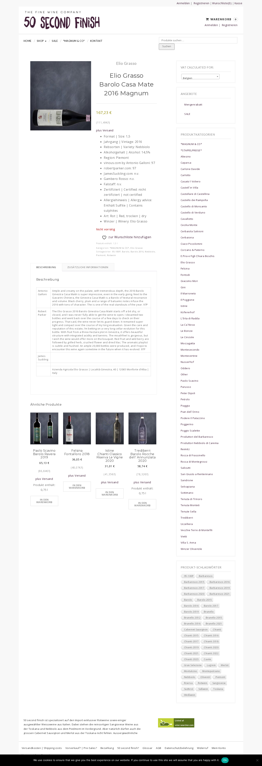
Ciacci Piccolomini (191, 243)
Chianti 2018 (211, 641)
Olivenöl (205, 677)
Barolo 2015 (204, 599)
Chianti (217, 629)
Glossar (147, 748)
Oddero (185, 368)
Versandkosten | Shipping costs (42, 748)
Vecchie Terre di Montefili (196, 530)
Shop (40, 40)
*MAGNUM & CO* (74, 40)
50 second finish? (128, 748)
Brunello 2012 (192, 617)
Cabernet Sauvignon (196, 629)
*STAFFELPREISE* (191, 150)
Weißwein (189, 695)
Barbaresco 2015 (194, 582)
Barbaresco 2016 (220, 582)
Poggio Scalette (190, 430)
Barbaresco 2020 (194, 594)
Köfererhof (188, 312)
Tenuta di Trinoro (191, 499)
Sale (55, 40)
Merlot (225, 665)
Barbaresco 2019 (220, 588)
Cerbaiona (187, 237)
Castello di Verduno (193, 212)
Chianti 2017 (191, 641)
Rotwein (111, 255)
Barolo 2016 (137, 251)
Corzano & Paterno (192, 250)
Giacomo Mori (189, 281)
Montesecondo (190, 349)
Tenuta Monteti (190, 505)
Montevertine (189, 355)
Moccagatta (188, 343)
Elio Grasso (136, 247)
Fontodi (185, 275)
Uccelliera (187, 524)
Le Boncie (187, 331)
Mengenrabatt (193, 104)
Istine (184, 306)
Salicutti (185, 467)
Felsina (185, 268)
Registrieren (201, 3)
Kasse (238, 3)
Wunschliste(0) (222, 3)
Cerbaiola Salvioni (192, 231)
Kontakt (96, 40)
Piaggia (185, 405)
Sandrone (187, 480)
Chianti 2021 (191, 653)
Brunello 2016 (192, 623)
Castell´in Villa (189, 187)
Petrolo (185, 399)
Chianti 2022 (211, 653)
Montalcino (190, 671)
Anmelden (183, 3)
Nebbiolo (150, 251)
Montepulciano (211, 671)
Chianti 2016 (211, 635)
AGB (158, 748)
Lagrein (211, 665)
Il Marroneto (188, 293)
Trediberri (187, 517)
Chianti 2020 (211, 647)
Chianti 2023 (191, 659)
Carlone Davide (190, 169)
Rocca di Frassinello (193, 455)
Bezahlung (107, 748)
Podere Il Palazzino (193, 418)
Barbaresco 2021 (220, 594)
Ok (225, 760)
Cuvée (207, 659)
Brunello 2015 (214, 617)
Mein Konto (219, 748)
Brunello (209, 611)
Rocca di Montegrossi (194, 461)
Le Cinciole (187, 337)
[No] (257, 760)
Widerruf (202, 748)
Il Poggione (187, 299)
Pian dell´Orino (190, 411)
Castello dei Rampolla (194, 200)
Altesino (186, 156)
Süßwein (203, 689)
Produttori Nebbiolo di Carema (200, 443)
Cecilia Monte (189, 225)
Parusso (186, 387)
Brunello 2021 (214, 623)
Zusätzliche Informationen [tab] (87, 267)
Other (184, 374)
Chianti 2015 (191, 635)
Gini (183, 287)
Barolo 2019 (191, 611)
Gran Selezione (193, 665)
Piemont (100, 255)
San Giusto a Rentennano (197, 474)
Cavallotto (187, 219)
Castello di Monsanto (194, 206)
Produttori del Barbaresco (197, 436)
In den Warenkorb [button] (44, 501)
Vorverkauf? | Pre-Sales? (81, 748)
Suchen (166, 46)
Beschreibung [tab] (46, 267)
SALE (187, 114)
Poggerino (187, 424)
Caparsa (186, 162)
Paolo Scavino (189, 380)
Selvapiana (188, 486)
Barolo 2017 (211, 605)
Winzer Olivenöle (191, 549)
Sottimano (187, 492)
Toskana (218, 689)
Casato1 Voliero (190, 181)
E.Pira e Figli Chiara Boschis (198, 256)
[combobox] (200, 76)
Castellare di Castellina (195, 194)
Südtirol (188, 689)
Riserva (188, 683)
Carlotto (186, 175)
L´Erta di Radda (190, 318)
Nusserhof (187, 362)
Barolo (125, 251)
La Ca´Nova (188, 324)
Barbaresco (206, 576)
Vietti (184, 536)
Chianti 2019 (191, 647)
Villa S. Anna (188, 542)
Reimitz (185, 449)
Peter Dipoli (188, 393)
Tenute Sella (188, 511)
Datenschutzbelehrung (179, 748)
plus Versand (105, 130)
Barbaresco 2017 (194, 588)
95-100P (116, 251)
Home (27, 40)
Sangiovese (219, 683)
